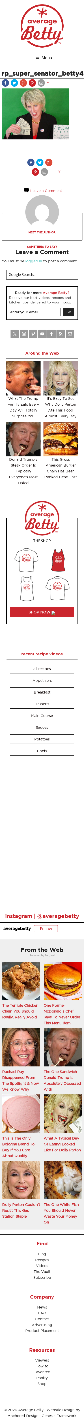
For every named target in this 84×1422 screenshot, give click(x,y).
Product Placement (42, 1331)
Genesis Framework (59, 1416)
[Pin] (33, 84)
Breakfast (42, 692)
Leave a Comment (45, 191)
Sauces (42, 727)
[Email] (42, 84)
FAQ (42, 1313)
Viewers (42, 1360)
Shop (42, 1384)
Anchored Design (23, 1416)
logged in (33, 261)
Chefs (42, 751)
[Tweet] (15, 84)
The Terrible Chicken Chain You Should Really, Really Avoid (20, 1011)
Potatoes (42, 739)
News (42, 1307)
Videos (42, 1266)
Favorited (42, 1372)
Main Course (42, 716)
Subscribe (42, 1277)
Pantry (42, 1378)
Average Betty (42, 26)
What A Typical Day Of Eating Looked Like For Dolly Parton (62, 1144)
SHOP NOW (40, 612)
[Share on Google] (24, 84)
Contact (42, 1319)
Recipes (42, 1260)
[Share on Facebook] (6, 84)
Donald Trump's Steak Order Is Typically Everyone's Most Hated (23, 471)
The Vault (42, 1271)
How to (42, 1366)
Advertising (42, 1325)
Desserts (42, 704)
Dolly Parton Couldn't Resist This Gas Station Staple (21, 1210)
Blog (42, 1254)
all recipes (42, 669)
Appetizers (42, 680)
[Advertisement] (39, 832)
